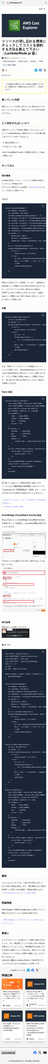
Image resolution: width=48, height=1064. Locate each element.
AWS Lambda (23, 61)
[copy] (43, 206)
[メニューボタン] (3, 2)
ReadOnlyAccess (35, 187)
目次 (41, 8)
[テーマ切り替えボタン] (45, 2)
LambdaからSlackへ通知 (13, 506)
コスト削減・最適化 (10, 65)
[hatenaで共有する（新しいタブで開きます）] (36, 70)
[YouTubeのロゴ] (45, 1052)
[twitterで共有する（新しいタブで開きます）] (45, 70)
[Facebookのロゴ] (35, 1052)
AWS (41, 61)
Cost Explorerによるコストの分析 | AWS (20, 893)
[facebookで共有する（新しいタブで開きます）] (40, 70)
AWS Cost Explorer (9, 61)
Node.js (33, 61)
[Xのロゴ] (39, 1052)
